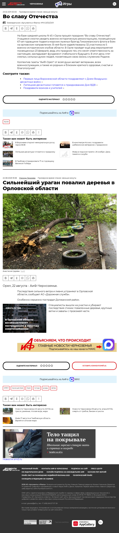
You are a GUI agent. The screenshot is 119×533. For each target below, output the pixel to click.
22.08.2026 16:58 (10, 178)
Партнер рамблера (62, 522)
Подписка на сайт (79, 469)
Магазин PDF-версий (97, 472)
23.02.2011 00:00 (10, 12)
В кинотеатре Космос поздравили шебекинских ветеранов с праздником (89, 143)
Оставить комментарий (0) (94, 366)
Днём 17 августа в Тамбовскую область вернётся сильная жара (32, 419)
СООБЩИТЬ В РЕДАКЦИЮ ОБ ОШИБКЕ (37, 479)
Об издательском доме (32, 472)
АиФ (23, 271)
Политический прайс (82, 475)
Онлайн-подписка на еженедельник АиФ (65, 472)
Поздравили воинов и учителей (42, 88)
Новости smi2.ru (12, 459)
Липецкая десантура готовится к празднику (35, 152)
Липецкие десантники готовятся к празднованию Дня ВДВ (59, 85)
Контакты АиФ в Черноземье (55, 469)
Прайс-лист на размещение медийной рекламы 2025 (46, 475)
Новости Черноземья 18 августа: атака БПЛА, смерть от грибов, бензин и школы (92, 410)
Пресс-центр (96, 469)
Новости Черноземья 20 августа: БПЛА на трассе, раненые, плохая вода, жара (34, 410)
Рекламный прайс (30, 469)
